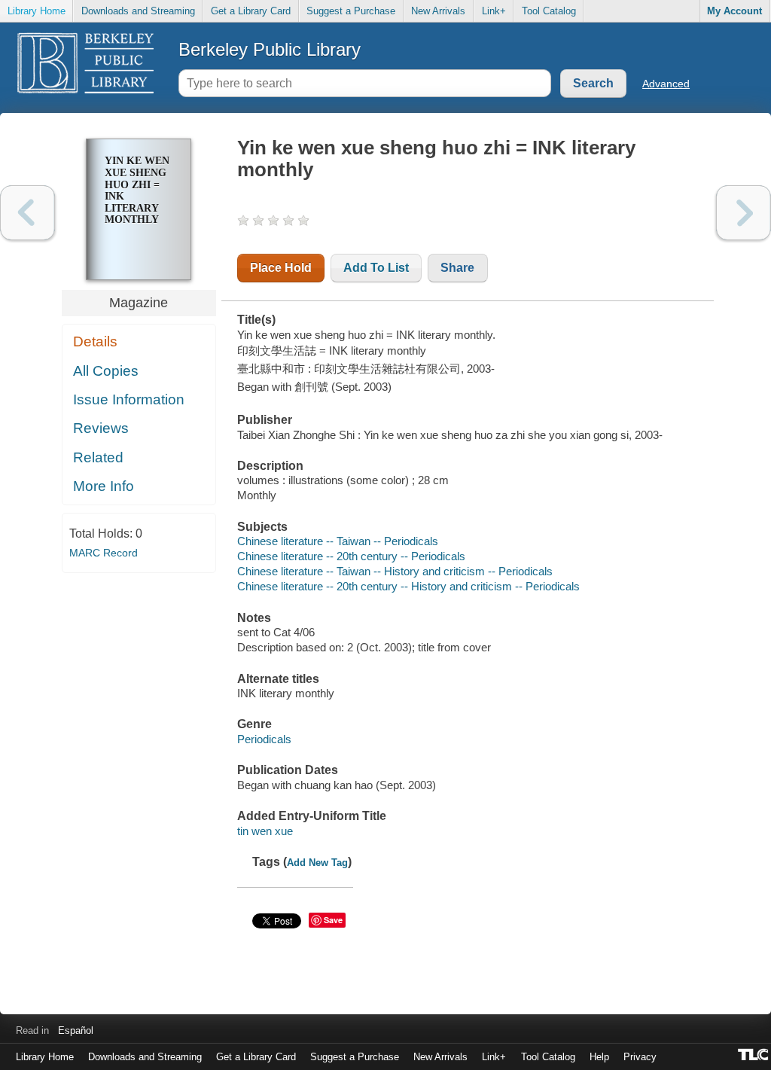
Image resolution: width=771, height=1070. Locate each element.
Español (75, 1030)
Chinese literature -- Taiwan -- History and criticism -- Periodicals (395, 571)
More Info (103, 486)
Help (599, 1056)
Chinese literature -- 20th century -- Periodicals (351, 556)
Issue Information (128, 399)
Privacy (640, 1056)
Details (95, 341)
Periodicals (264, 739)
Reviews (101, 428)
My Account (734, 11)
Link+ (494, 11)
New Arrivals (438, 11)
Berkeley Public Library (269, 49)
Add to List (376, 267)
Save (333, 919)
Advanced (666, 84)
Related (98, 457)
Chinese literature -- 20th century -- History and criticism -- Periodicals (408, 586)
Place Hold (281, 267)
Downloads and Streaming (138, 11)
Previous (27, 212)
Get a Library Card (251, 11)
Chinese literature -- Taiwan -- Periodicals (337, 541)
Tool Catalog (549, 11)
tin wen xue (265, 831)
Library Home (37, 11)
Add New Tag (317, 862)
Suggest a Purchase (350, 11)
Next (743, 212)
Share (457, 267)
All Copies (106, 371)
